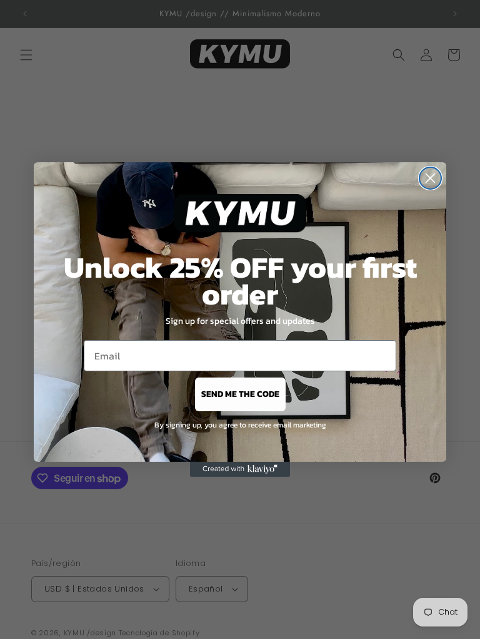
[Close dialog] (430, 178)
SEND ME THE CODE (240, 394)
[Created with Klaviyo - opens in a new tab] (240, 469)
